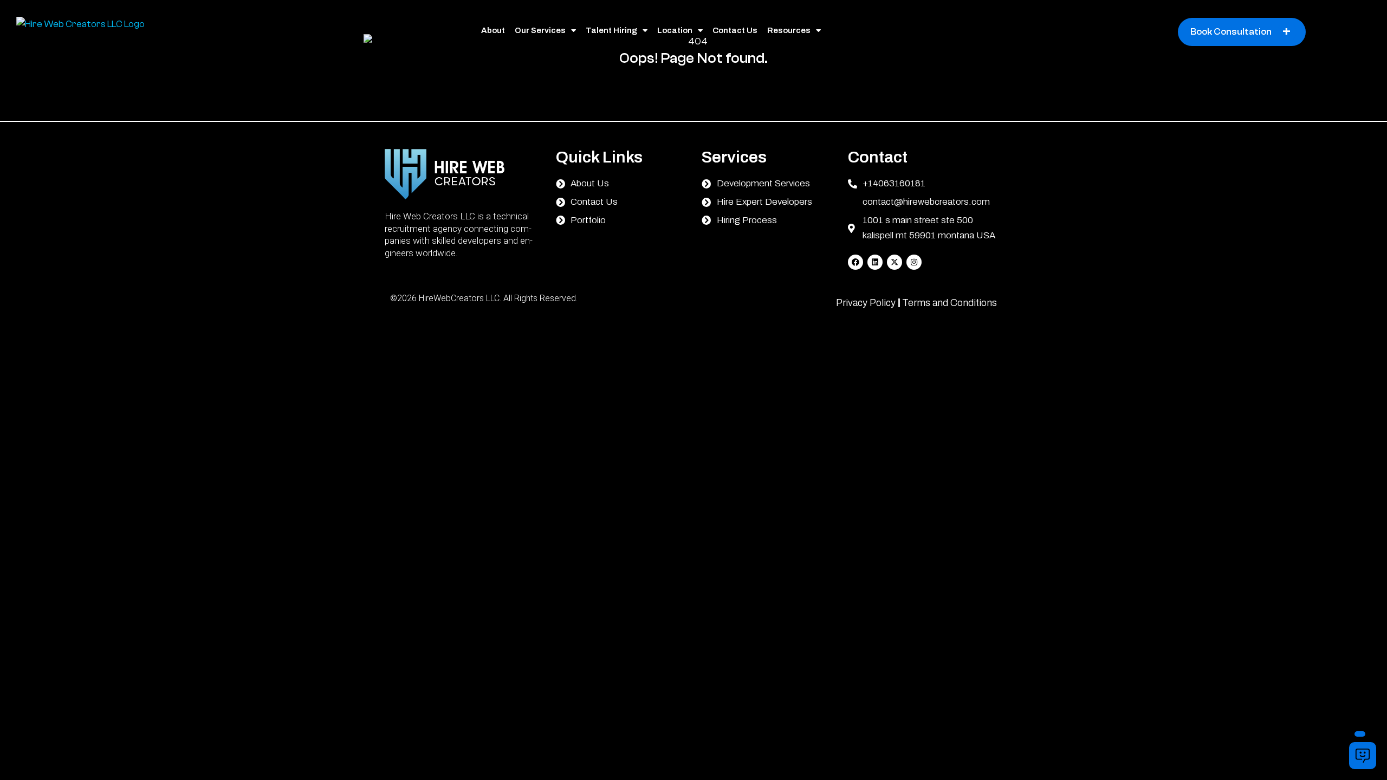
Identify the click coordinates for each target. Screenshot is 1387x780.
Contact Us (734, 30)
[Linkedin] (875, 262)
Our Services (540, 30)
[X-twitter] (894, 262)
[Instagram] (914, 262)
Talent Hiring (611, 30)
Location (674, 30)
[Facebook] (855, 262)
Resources (789, 30)
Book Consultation (1240, 31)
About (493, 30)
